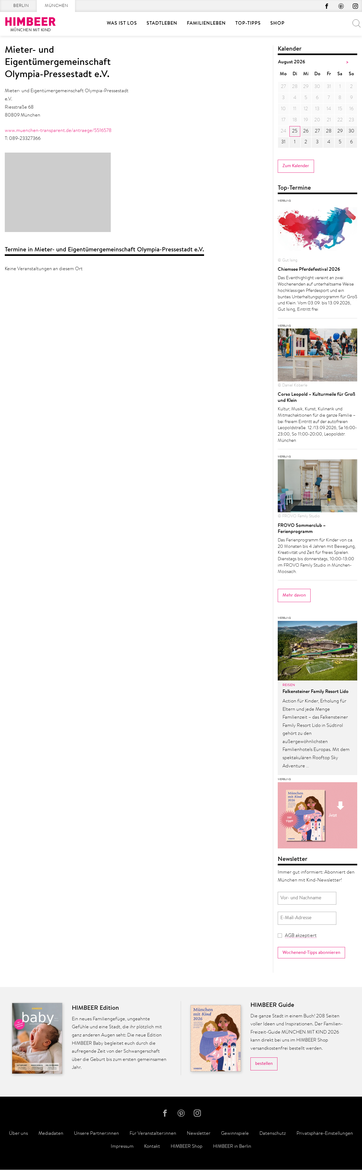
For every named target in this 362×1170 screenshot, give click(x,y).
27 (317, 131)
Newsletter (198, 1133)
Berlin (21, 6)
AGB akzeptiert (301, 935)
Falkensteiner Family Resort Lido (315, 691)
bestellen (264, 1063)
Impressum (122, 1146)
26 (305, 131)
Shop (277, 23)
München (56, 6)
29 (340, 131)
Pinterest (341, 6)
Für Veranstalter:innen (153, 1133)
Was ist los (122, 23)
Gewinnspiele (235, 1133)
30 (351, 131)
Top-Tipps (248, 23)
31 (283, 142)
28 (329, 131)
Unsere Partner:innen (96, 1133)
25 (294, 131)
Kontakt (152, 1146)
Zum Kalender (295, 166)
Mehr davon (294, 595)
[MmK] (317, 817)
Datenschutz (272, 1133)
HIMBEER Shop (186, 1146)
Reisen (288, 685)
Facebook (326, 6)
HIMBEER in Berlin (232, 1146)
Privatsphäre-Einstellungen (325, 1133)
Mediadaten (50, 1133)
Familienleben (206, 23)
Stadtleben (162, 23)
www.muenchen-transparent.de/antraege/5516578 (58, 130)
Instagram (355, 6)
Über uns (18, 1133)
